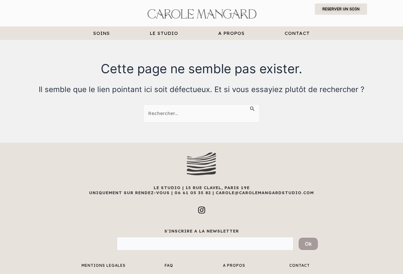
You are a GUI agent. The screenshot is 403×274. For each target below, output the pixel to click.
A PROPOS (231, 33)
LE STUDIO (164, 33)
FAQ (169, 265)
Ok (308, 244)
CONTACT (297, 33)
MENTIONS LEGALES (104, 265)
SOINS (101, 33)
